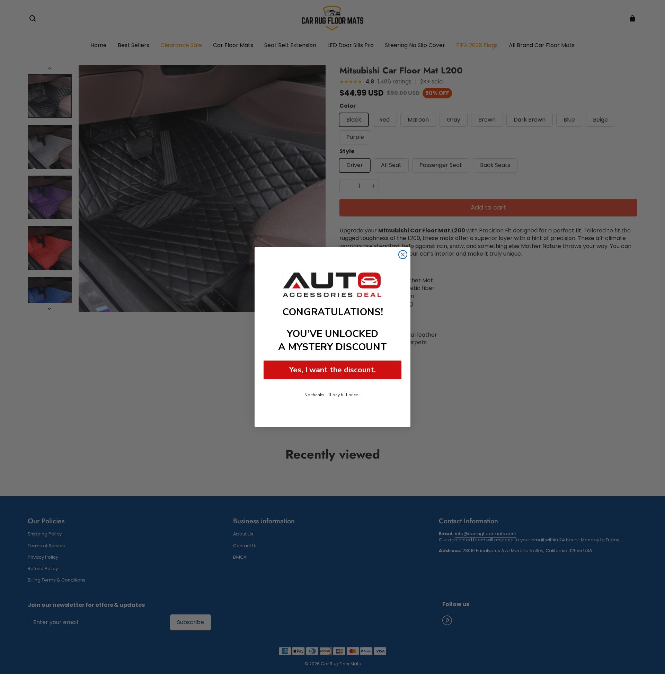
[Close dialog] (403, 254)
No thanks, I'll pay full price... (332, 395)
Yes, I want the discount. (332, 370)
